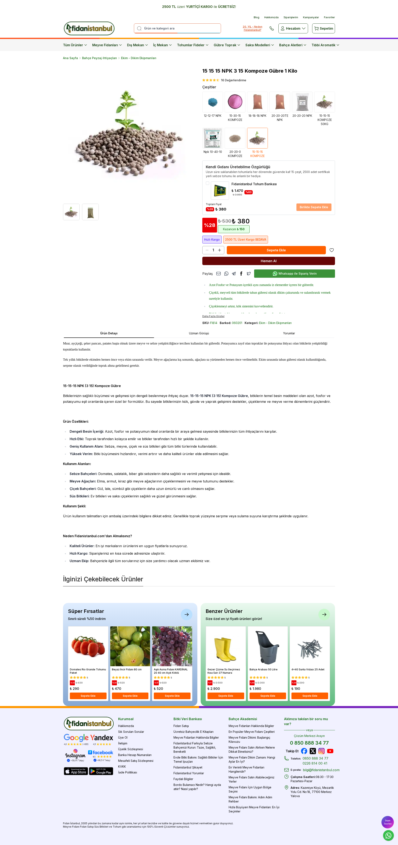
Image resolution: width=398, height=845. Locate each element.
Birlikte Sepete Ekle (314, 207)
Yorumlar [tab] (289, 333)
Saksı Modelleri (257, 45)
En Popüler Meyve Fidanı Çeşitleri (252, 731)
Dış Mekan (135, 45)
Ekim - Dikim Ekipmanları (138, 58)
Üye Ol (122, 737)
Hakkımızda (271, 17)
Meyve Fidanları (105, 45)
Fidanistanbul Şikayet (188, 767)
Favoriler (329, 17)
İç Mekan (160, 45)
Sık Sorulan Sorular (131, 731)
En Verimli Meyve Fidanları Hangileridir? (246, 769)
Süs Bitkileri (101, 826)
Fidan (66, 823)
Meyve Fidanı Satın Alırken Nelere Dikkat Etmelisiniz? (252, 749)
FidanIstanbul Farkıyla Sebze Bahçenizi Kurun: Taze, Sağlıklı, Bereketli (195, 747)
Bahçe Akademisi (243, 719)
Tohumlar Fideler (191, 45)
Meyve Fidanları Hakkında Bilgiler (196, 737)
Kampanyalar (311, 17)
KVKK (122, 766)
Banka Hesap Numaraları (135, 755)
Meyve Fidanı (71, 826)
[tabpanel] (199, 452)
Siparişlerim (291, 17)
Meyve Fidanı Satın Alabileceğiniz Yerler (251, 779)
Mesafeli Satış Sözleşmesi (135, 760)
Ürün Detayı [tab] (109, 333)
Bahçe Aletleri (290, 45)
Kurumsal (125, 719)
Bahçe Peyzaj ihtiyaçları (99, 58)
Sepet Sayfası (388, 822)
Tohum (117, 826)
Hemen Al (269, 261)
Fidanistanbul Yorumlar (189, 773)
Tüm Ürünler (73, 45)
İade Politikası (127, 772)
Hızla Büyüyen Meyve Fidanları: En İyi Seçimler (254, 809)
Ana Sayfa (70, 58)
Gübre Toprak (225, 45)
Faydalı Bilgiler (183, 779)
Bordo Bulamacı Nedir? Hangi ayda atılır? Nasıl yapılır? (197, 787)
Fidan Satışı (181, 726)
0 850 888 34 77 (309, 743)
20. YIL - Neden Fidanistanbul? (252, 28)
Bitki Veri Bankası (188, 719)
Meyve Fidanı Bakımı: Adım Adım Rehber (250, 799)
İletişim (122, 743)
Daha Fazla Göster (213, 316)
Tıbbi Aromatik (323, 45)
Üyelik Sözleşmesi (130, 749)
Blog (256, 17)
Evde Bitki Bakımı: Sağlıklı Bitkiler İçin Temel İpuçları (198, 759)
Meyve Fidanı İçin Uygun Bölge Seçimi (250, 789)
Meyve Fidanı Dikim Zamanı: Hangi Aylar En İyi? (252, 759)
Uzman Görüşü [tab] (199, 333)
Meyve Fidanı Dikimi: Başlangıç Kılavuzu (249, 739)
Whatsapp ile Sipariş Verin (297, 273)
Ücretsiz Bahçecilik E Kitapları (194, 731)
